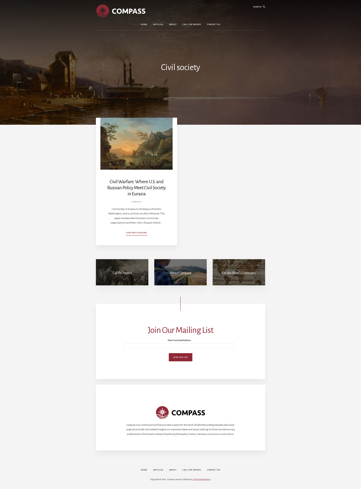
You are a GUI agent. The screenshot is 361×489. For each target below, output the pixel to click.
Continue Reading (136, 234)
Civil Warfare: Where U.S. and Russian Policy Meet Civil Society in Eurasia (136, 187)
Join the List (180, 357)
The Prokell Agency (202, 479)
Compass (136, 202)
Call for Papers (122, 273)
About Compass (180, 273)
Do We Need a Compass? (239, 273)
